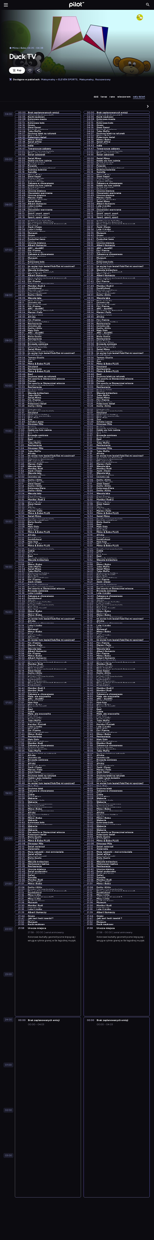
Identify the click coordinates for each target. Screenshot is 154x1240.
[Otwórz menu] (5, 4)
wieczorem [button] (124, 96)
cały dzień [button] (139, 96)
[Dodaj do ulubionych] (29, 70)
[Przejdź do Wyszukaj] (148, 5)
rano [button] (112, 96)
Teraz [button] (104, 96)
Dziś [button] (96, 96)
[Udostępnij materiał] (38, 70)
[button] (147, 106)
